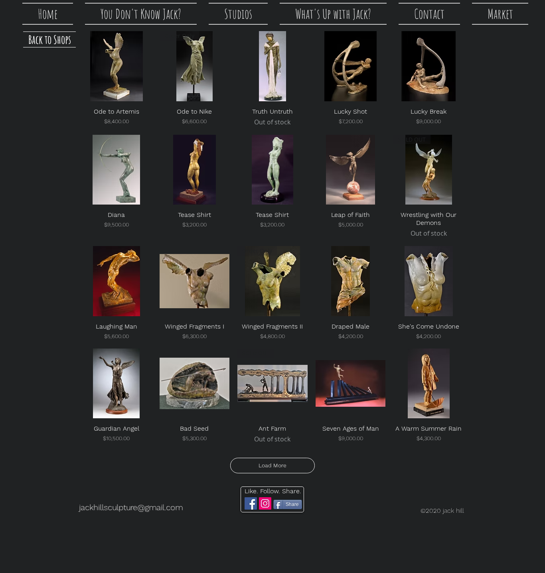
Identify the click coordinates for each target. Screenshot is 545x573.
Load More (272, 465)
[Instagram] (265, 503)
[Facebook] (251, 503)
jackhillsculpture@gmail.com (131, 507)
